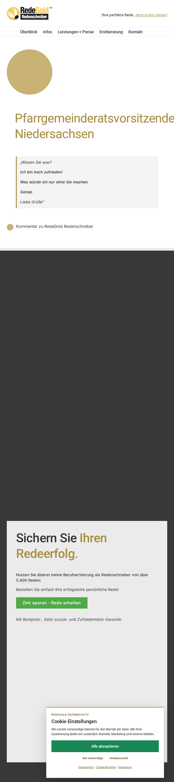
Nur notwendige (92, 758)
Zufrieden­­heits (90, 619)
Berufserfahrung (78, 574)
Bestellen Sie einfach (35, 589)
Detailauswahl (119, 758)
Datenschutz (86, 767)
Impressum (125, 767)
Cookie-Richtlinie (106, 767)
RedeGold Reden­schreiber (68, 226)
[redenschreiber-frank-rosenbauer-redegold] (63, 638)
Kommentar (27, 226)
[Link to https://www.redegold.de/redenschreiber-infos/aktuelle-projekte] (29, 72)
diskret (43, 574)
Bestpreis (31, 619)
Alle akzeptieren (105, 746)
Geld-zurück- (56, 619)
